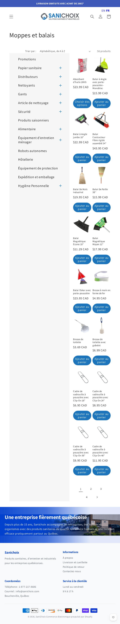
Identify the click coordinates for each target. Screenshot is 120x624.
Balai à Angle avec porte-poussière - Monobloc (99, 84)
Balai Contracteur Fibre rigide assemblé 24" (99, 139)
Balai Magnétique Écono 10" (79, 241)
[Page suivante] (97, 497)
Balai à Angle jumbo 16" (80, 136)
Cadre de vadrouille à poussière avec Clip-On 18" (81, 396)
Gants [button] (22, 94)
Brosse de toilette (78, 341)
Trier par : (30, 51)
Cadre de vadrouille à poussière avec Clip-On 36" (81, 451)
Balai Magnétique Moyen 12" (98, 241)
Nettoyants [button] (26, 85)
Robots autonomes (32, 151)
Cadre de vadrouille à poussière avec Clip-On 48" (100, 451)
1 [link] (81, 489)
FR (108, 10)
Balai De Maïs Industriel (80, 191)
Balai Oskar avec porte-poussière (82, 292)
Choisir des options (82, 103)
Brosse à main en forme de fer (101, 292)
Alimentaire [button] (27, 129)
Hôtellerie (25, 159)
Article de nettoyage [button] (33, 103)
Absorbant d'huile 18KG (79, 81)
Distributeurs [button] (28, 76)
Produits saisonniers (33, 120)
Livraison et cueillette (75, 562)
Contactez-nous (72, 571)
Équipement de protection (38, 168)
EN (103, 10)
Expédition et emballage (36, 177)
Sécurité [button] (24, 111)
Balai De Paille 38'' (100, 191)
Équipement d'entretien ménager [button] (36, 140)
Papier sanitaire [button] (30, 68)
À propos (68, 557)
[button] (11, 17)
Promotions (27, 59)
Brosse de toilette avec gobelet (99, 342)
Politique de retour (74, 567)
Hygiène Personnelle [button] (33, 186)
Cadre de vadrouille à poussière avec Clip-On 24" (100, 396)
